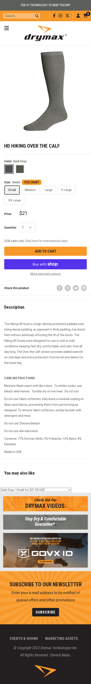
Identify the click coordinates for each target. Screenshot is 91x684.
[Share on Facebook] (60, 288)
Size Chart (31, 182)
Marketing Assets (61, 638)
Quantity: (10, 227)
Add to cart (45, 251)
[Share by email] (84, 288)
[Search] (37, 16)
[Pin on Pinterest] (68, 288)
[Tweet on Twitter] (76, 288)
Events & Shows (24, 638)
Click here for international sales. (46, 241)
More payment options (45, 274)
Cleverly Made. (60, 655)
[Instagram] (60, 15)
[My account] (78, 16)
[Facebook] (54, 15)
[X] (67, 15)
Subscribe (45, 612)
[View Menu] (6, 28)
